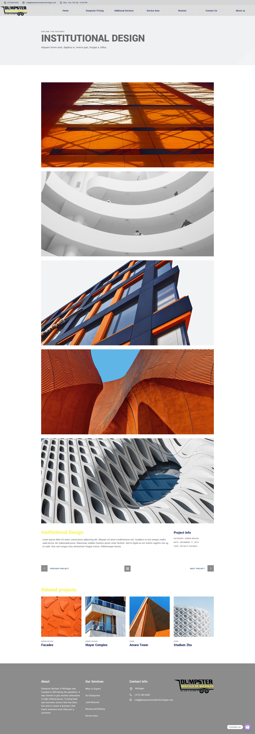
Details (184, 546)
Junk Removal (92, 702)
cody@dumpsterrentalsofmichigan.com (41, 2)
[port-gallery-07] (127, 124)
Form (131, 641)
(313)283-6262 (13, 2)
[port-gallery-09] (127, 302)
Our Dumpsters (92, 695)
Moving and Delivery (95, 708)
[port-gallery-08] (127, 213)
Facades (193, 546)
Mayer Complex (96, 645)
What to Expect (93, 688)
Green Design (192, 538)
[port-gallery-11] (127, 480)
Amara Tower (138, 645)
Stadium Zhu (183, 645)
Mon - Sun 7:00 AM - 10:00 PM (75, 2)
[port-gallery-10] (127, 391)
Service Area (91, 715)
